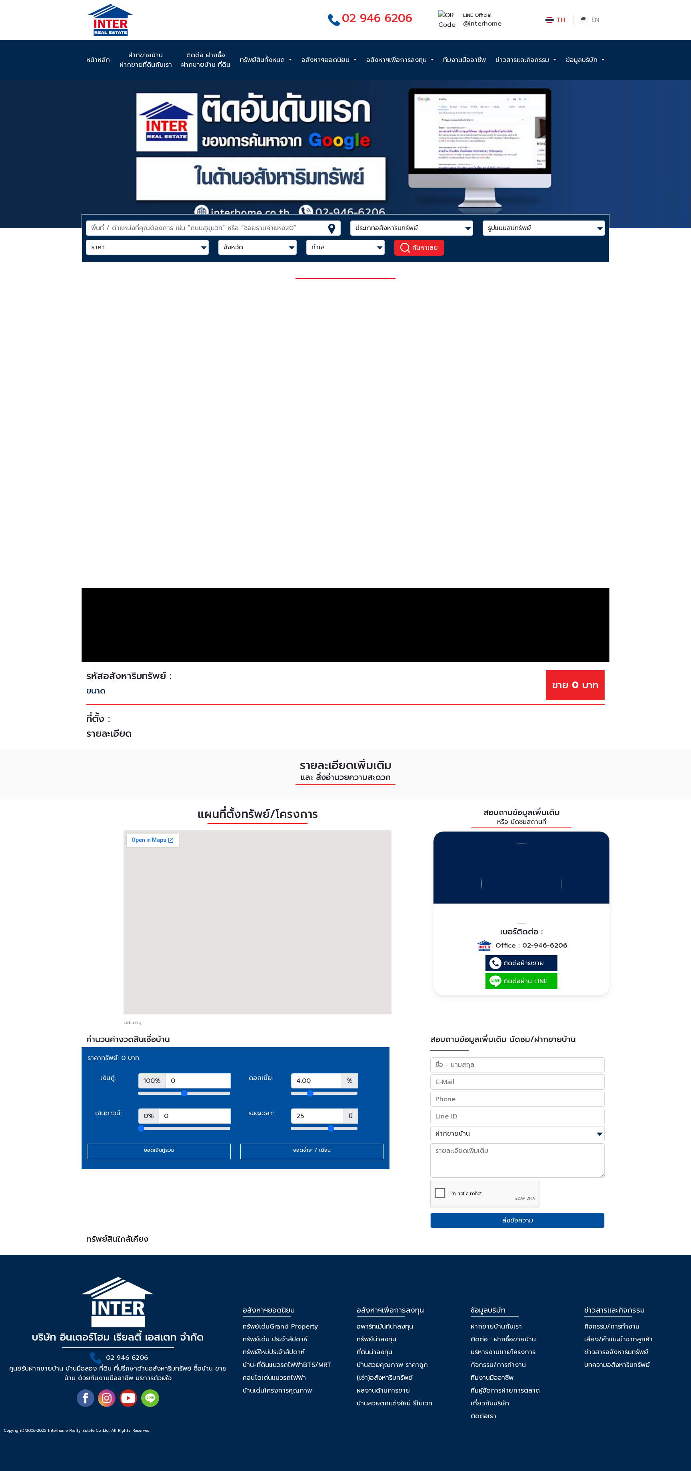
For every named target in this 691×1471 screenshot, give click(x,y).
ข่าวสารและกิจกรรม (523, 60)
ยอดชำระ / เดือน (312, 1150)
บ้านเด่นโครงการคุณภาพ (277, 1390)
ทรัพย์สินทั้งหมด (263, 60)
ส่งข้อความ (517, 1220)
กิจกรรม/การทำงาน (498, 1365)
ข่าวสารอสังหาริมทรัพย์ (616, 1352)
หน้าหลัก (98, 60)
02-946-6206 (544, 945)
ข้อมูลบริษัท (583, 60)
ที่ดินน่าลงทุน (374, 1352)
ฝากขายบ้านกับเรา (496, 1326)
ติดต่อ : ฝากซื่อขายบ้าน (503, 1339)
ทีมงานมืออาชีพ (464, 60)
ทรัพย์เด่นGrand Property (280, 1326)
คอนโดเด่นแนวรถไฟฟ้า (274, 1378)
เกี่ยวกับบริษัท (490, 1403)
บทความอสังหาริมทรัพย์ (617, 1365)
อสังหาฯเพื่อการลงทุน (397, 60)
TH (559, 20)
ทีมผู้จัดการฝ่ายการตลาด (505, 1390)
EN (594, 20)
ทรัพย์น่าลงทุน (376, 1339)
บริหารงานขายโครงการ (503, 1352)
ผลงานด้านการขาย (383, 1390)
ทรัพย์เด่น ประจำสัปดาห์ (275, 1339)
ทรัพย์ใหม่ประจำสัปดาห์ (274, 1352)
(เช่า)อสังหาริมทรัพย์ (385, 1378)
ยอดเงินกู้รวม (159, 1150)
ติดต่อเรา (483, 1416)
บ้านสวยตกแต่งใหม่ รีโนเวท (394, 1403)
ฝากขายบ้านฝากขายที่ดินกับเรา (146, 60)
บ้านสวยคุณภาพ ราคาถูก (392, 1365)
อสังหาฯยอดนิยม (327, 60)
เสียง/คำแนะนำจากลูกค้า (618, 1339)
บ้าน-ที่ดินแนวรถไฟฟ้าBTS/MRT (287, 1365)
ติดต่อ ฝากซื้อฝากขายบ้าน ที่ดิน (205, 60)
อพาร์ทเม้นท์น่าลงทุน (385, 1326)
